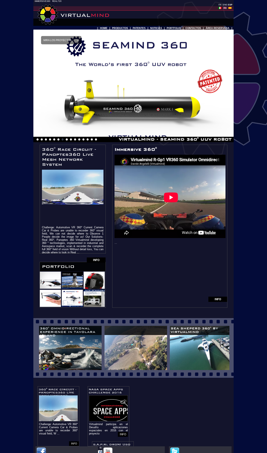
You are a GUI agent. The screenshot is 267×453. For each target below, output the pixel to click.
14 (92, 139)
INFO (96, 260)
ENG (225, 5)
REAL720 (57, 1)
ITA (220, 5)
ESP (230, 5)
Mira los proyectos (57, 40)
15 (96, 139)
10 (75, 139)
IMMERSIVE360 (42, 1)
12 (83, 139)
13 (88, 139)
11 (79, 139)
